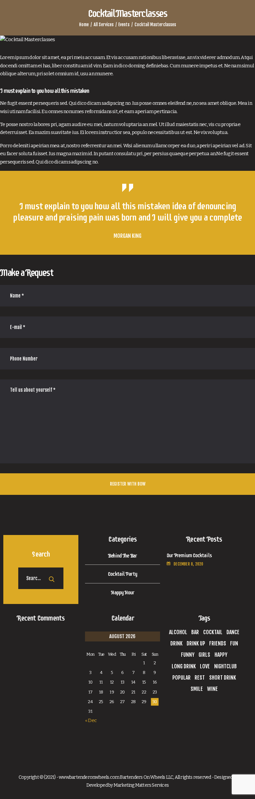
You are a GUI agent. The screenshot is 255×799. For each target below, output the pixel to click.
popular (181, 677)
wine (212, 689)
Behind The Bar (122, 555)
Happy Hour (122, 592)
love (205, 666)
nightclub (225, 666)
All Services (104, 24)
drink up (196, 643)
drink (176, 643)
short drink (222, 677)
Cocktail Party (122, 573)
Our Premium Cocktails (189, 556)
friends (217, 643)
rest (200, 677)
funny (188, 654)
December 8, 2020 (188, 564)
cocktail (212, 632)
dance (232, 632)
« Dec (91, 720)
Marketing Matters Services (141, 785)
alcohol (178, 632)
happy (220, 654)
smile (197, 689)
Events (123, 24)
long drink (184, 666)
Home (84, 24)
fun (234, 643)
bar (195, 632)
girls (204, 654)
